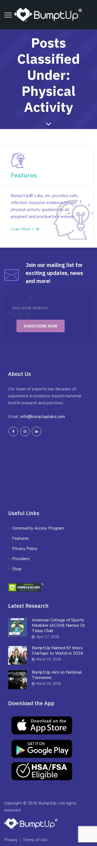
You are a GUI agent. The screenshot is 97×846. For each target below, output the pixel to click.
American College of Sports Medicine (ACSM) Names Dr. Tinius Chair (59, 625)
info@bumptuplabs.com (42, 417)
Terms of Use (35, 840)
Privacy (10, 840)
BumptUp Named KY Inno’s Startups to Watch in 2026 (58, 650)
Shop (17, 569)
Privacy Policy (24, 548)
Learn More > (22, 229)
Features (24, 175)
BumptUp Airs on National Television (57, 675)
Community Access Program (38, 528)
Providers (21, 558)
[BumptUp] (48, 14)
